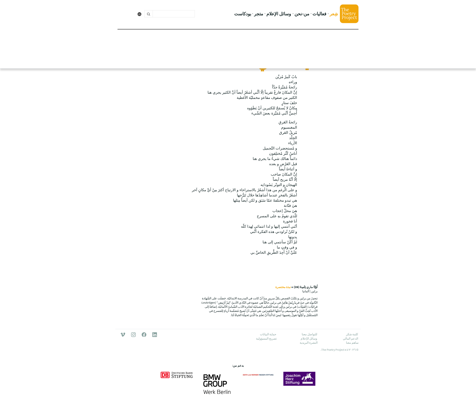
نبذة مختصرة (283, 287)
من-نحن (302, 14)
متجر (258, 14)
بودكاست (242, 14)
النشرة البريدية (309, 342)
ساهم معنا (352, 342)
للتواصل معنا (309, 334)
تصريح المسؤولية (266, 338)
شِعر (334, 14)
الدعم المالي (350, 338)
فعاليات (319, 14)
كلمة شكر (352, 334)
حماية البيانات (268, 334)
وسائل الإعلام (278, 14)
